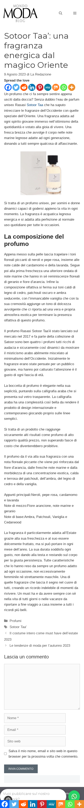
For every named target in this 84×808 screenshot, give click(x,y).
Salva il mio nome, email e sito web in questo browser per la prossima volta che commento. (43, 753)
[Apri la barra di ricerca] (60, 13)
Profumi (15, 621)
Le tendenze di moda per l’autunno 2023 (40, 645)
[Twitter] (16, 87)
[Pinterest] (39, 87)
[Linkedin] (31, 87)
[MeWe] (47, 87)
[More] (71, 87)
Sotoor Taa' (18, 627)
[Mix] (55, 87)
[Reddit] (24, 87)
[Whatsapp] (63, 87)
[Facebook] (8, 87)
